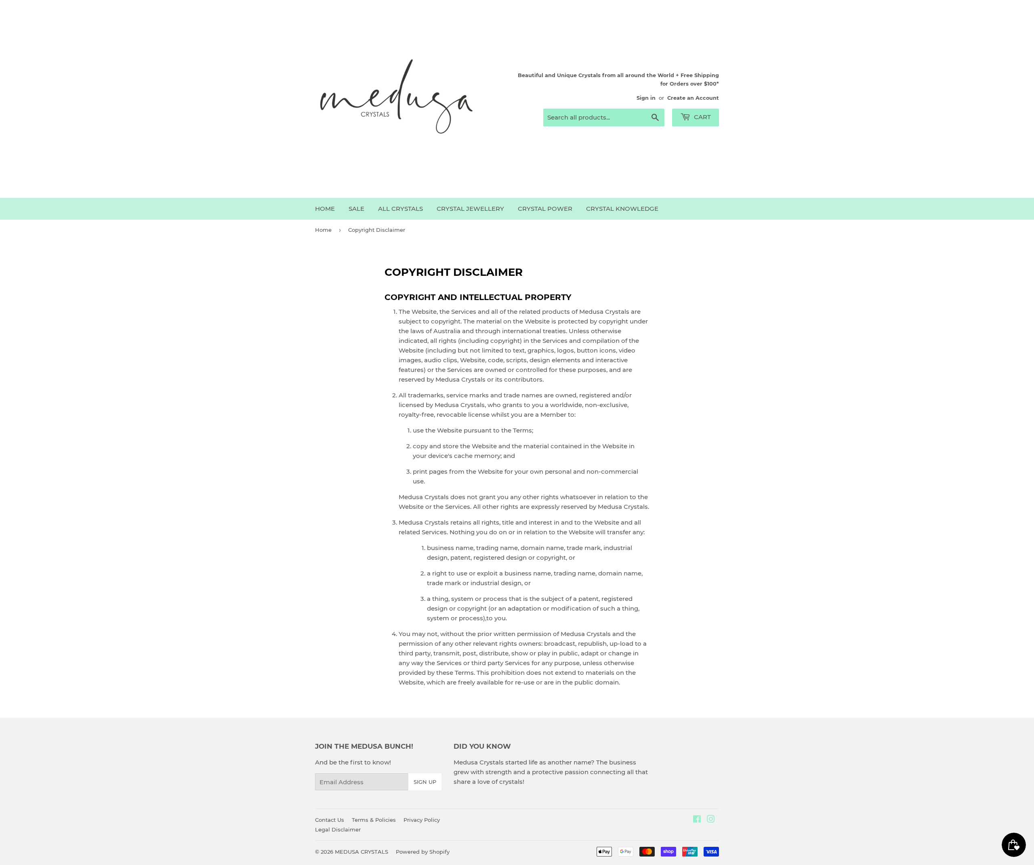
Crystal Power (545, 208)
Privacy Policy (422, 820)
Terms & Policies (374, 820)
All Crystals (400, 208)
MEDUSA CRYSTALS (361, 851)
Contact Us (329, 820)
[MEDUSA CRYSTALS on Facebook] (697, 820)
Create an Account (693, 98)
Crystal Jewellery (470, 208)
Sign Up (425, 782)
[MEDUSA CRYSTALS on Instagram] (711, 820)
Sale (356, 208)
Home (325, 208)
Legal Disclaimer (338, 829)
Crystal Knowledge (622, 208)
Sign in (646, 98)
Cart (701, 117)
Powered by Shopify (423, 851)
